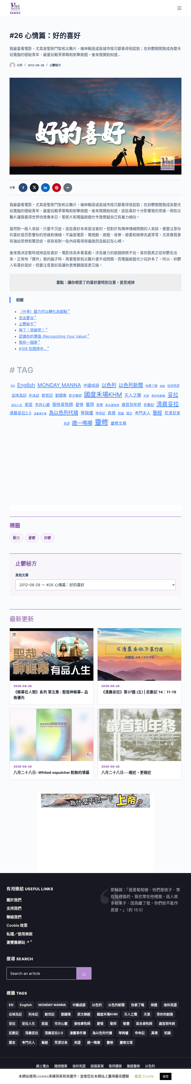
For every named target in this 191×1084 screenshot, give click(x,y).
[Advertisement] (95, 466)
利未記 (34, 395)
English (26, 385)
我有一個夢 (28, 342)
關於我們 (14, 900)
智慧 (99, 405)
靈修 (101, 422)
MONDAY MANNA (59, 385)
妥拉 (173, 395)
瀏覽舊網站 (18, 942)
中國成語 (91, 385)
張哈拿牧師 (62, 404)
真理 (112, 413)
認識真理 (97, 1066)
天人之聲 (132, 395)
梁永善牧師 (112, 405)
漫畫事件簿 (40, 413)
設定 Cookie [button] (144, 1076)
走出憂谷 (26, 318)
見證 (67, 423)
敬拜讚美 (115, 1066)
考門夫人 (142, 413)
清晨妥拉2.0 (20, 413)
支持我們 (14, 908)
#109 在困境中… (33, 348)
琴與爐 (87, 412)
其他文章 (21, 575)
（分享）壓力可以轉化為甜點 (43, 311)
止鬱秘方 (55, 65)
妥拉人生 (16, 405)
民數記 (149, 405)
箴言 (129, 413)
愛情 (79, 404)
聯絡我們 (14, 917)
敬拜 (90, 404)
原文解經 (75, 395)
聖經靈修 (133, 1066)
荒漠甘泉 (172, 413)
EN (13, 386)
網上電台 (42, 1066)
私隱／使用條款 (20, 934)
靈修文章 (118, 423)
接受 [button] (166, 1076)
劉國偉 (60, 395)
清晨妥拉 (168, 404)
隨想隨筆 (60, 1066)
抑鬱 (47, 538)
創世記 (47, 395)
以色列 (109, 385)
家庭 (29, 404)
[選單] (179, 8)
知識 (121, 413)
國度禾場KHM (103, 394)
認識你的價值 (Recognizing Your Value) (53, 336)
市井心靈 (42, 404)
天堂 (146, 395)
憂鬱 (31, 538)
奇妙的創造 (158, 395)
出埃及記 (19, 395)
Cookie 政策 (17, 925)
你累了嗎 (151, 386)
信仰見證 (173, 386)
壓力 (16, 538)
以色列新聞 (131, 385)
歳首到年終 (131, 404)
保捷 (162, 386)
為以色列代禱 (63, 413)
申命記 (100, 413)
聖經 (157, 413)
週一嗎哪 (82, 423)
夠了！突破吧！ (32, 330)
